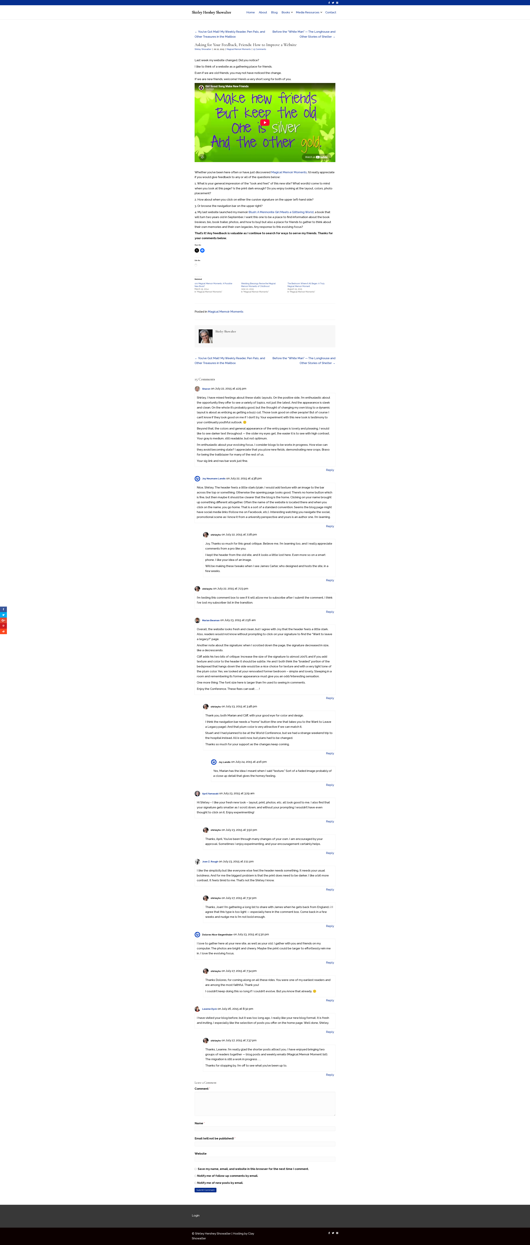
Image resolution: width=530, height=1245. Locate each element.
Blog (274, 12)
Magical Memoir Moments (239, 49)
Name (200, 1123)
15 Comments (259, 49)
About (263, 12)
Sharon (206, 389)
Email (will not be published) (215, 1138)
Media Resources (307, 12)
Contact (330, 12)
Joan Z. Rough (210, 861)
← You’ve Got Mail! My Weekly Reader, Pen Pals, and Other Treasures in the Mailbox (230, 34)
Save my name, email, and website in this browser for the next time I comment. (253, 1169)
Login (195, 1215)
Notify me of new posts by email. (220, 1182)
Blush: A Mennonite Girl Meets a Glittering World (281, 212)
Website (201, 1153)
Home (250, 12)
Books (286, 12)
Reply (330, 470)
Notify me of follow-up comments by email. (227, 1175)
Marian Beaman (211, 620)
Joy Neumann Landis (214, 478)
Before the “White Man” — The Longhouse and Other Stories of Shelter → (303, 34)
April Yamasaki (210, 793)
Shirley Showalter (203, 49)
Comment (202, 1088)
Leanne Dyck (209, 1009)
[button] (292, 12)
